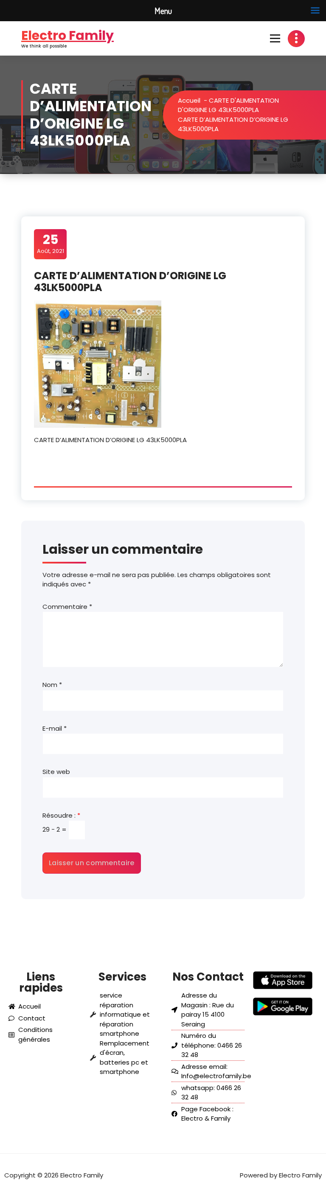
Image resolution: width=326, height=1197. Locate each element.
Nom (52, 684)
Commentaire (67, 606)
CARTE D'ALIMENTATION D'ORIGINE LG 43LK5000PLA (228, 105)
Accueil (189, 100)
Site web (56, 771)
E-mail (54, 728)
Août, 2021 (50, 243)
